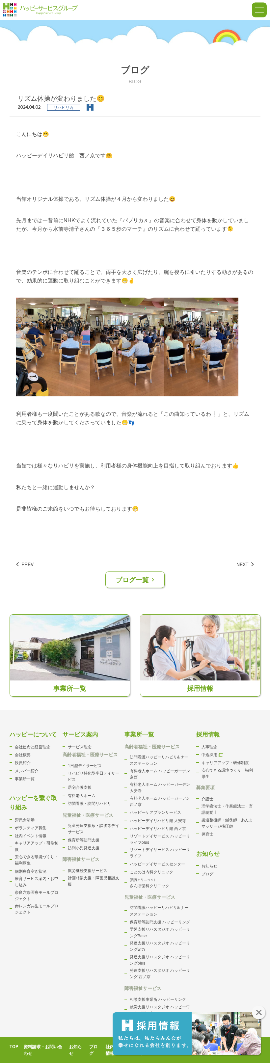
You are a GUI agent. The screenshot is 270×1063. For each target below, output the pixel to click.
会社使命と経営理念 (32, 746)
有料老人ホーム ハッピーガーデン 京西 (160, 774)
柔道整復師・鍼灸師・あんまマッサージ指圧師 (227, 823)
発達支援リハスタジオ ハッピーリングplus (160, 960)
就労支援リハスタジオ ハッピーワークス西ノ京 (160, 1010)
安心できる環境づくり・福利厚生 (36, 859)
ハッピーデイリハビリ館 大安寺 (158, 820)
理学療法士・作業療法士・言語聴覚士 (227, 809)
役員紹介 (23, 762)
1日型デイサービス (85, 765)
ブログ (207, 873)
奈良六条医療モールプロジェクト (36, 895)
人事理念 (209, 746)
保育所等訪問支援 (83, 839)
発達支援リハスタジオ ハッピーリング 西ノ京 (160, 973)
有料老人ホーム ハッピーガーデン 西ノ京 (160, 801)
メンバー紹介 (27, 770)
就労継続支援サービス (87, 870)
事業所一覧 (25, 778)
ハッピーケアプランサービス (155, 812)
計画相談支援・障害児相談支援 (93, 881)
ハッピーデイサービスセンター (157, 863)
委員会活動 (25, 819)
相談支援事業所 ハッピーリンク (158, 999)
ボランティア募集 (30, 827)
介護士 (207, 798)
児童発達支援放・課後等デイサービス (93, 828)
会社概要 (23, 754)
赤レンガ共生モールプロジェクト (36, 909)
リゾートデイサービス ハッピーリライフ (160, 852)
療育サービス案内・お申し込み (36, 881)
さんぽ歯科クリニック (149, 882)
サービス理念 (80, 746)
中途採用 (209, 754)
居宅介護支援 (80, 787)
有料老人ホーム (81, 795)
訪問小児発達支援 (83, 847)
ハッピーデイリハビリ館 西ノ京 (158, 828)
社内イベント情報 (30, 835)
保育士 (207, 834)
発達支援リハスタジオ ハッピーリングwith (160, 946)
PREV (27, 564)
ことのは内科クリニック (151, 871)
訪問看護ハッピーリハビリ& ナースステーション (159, 760)
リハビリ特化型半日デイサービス (93, 776)
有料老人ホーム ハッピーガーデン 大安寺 (160, 787)
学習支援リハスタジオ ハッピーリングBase (160, 932)
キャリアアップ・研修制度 (36, 846)
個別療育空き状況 (30, 871)
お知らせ (209, 865)
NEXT (242, 564)
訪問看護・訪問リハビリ (89, 803)
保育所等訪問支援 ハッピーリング (160, 921)
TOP (14, 1047)
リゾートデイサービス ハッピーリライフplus (160, 839)
